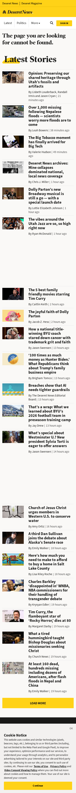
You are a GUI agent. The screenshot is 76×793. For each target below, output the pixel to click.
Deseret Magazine (31, 3)
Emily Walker (40, 548)
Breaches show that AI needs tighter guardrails (49, 387)
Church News (40, 657)
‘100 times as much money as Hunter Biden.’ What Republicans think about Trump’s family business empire (49, 364)
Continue (38, 785)
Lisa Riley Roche (42, 574)
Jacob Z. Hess (40, 322)
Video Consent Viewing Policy (20, 770)
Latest (8, 23)
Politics (21, 23)
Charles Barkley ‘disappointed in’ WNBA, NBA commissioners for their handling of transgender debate (49, 590)
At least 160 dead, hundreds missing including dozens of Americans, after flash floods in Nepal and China (47, 674)
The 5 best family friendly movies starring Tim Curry (49, 294)
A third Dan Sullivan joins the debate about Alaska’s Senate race (47, 538)
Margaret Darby (41, 626)
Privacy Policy (58, 766)
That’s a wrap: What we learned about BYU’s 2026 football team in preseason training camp (49, 413)
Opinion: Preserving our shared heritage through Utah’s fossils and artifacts (49, 80)
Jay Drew (37, 426)
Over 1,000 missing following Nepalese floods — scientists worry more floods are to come (49, 116)
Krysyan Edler (40, 605)
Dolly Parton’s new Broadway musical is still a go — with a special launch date (46, 196)
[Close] (71, 729)
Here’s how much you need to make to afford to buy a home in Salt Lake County (47, 562)
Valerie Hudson (41, 152)
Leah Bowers (40, 130)
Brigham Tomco (42, 378)
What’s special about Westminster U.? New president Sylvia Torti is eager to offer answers (48, 439)
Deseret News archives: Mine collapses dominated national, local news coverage (48, 170)
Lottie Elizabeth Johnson (47, 208)
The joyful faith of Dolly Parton (48, 314)
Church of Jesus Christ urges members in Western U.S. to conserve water (49, 514)
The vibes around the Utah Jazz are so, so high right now (49, 224)
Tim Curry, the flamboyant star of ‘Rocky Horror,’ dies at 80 (49, 616)
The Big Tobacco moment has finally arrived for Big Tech (49, 142)
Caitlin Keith (40, 304)
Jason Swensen (41, 348)
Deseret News (10, 3)
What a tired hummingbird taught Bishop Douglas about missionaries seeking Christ (47, 642)
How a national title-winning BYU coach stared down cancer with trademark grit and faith (49, 336)
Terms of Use (41, 766)
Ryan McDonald (41, 234)
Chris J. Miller (40, 182)
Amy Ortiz (38, 526)
